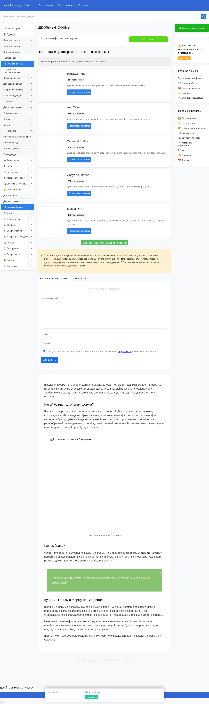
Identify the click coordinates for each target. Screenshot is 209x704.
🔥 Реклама (184, 155)
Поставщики (46, 5)
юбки (64, 415)
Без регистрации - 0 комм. (54, 278)
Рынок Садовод (11, 5)
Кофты (6, 125)
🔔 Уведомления (187, 123)
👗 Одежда (9, 34)
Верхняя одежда (11, 78)
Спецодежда (9, 154)
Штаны (6, 119)
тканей (88, 423)
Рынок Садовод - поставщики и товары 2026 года (104, 660)
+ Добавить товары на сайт (191, 28)
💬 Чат (181, 150)
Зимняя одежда (11, 142)
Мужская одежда (11, 46)
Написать (92, 697)
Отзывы (83, 5)
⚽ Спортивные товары (14, 184)
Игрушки (7, 213)
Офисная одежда (12, 95)
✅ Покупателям (187, 118)
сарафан (144, 415)
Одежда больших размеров (17, 137)
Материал (106, 419)
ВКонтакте (80, 278)
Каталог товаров (11, 28)
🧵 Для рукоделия (12, 231)
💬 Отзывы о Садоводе (190, 97)
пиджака (75, 415)
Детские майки (12, 58)
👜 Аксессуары (11, 160)
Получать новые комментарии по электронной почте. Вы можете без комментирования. (101, 351)
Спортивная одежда (13, 89)
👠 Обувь (8, 166)
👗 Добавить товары (189, 137)
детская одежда (91, 384)
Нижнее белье (10, 131)
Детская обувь (10, 195)
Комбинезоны (10, 113)
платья (114, 415)
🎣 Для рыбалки (11, 254)
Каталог (29, 5)
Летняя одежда (11, 148)
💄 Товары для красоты (15, 178)
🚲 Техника (9, 225)
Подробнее (184, 58)
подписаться (124, 351)
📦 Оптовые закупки (189, 88)
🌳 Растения (9, 260)
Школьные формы (14, 64)
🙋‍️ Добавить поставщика (191, 128)
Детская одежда (11, 52)
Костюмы (8, 101)
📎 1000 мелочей (11, 219)
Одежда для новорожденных (12, 70)
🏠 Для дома (9, 242)
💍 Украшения (10, 172)
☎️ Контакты (184, 160)
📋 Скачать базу (186, 133)
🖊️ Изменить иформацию (185, 144)
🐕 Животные (10, 266)
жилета (95, 415)
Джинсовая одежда (13, 107)
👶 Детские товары (12, 189)
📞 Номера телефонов (190, 78)
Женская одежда (11, 40)
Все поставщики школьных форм (104, 242)
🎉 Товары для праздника (16, 236)
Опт (60, 5)
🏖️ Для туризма (11, 248)
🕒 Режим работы (187, 83)
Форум (70, 5)
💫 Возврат (184, 93)
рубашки (71, 419)
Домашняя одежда (12, 84)
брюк (85, 415)
